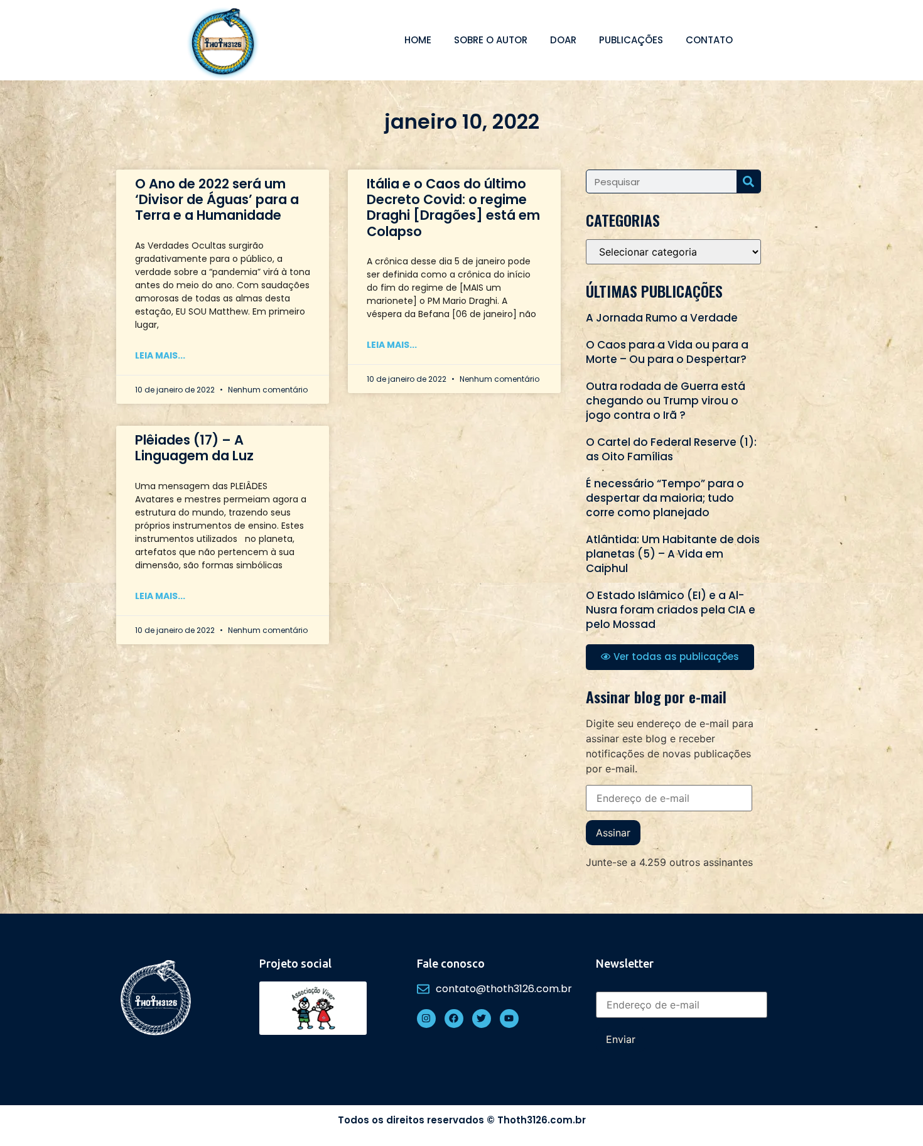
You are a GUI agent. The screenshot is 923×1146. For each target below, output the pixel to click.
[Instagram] (426, 1018)
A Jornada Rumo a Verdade (662, 317)
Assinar (613, 832)
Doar (563, 39)
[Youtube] (509, 1018)
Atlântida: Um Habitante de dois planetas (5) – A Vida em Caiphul (673, 554)
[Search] (748, 181)
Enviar (620, 1039)
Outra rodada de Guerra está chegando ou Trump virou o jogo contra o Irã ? (665, 401)
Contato (709, 39)
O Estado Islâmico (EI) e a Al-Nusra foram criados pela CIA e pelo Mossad (670, 610)
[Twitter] (481, 1018)
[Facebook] (454, 1018)
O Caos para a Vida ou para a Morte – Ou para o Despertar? (667, 352)
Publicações (631, 39)
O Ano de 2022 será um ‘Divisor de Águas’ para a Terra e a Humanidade (217, 199)
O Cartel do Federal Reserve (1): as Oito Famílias (671, 449)
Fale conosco (451, 963)
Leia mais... (160, 355)
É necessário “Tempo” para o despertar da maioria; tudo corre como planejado (665, 498)
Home (417, 39)
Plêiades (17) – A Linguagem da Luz (194, 448)
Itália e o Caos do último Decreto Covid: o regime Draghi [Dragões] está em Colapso (453, 208)
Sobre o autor (490, 39)
